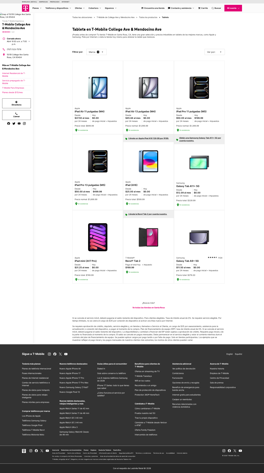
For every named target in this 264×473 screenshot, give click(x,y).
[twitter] (14, 123)
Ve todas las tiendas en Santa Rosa (148, 307)
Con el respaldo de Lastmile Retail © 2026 (132, 468)
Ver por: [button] (214, 52)
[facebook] (8, 123)
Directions (16, 103)
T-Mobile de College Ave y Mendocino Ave (115, 17)
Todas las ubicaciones (82, 17)
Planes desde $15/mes (12, 92)
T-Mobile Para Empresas (13, 88)
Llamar (16, 115)
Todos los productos (148, 17)
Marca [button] (92, 52)
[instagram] (24, 123)
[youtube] (19, 123)
